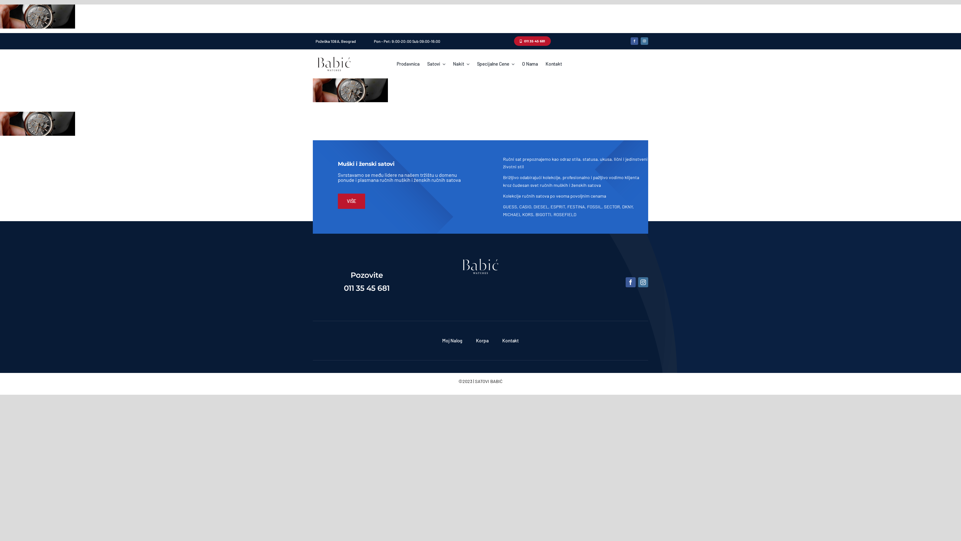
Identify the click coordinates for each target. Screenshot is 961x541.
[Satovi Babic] (334, 57)
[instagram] (644, 41)
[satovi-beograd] (480, 261)
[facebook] (634, 41)
